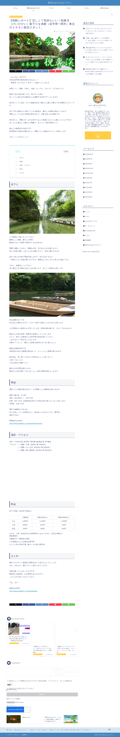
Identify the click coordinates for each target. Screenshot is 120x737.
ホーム (15, 8)
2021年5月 (88, 187)
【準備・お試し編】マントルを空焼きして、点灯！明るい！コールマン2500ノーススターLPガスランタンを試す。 (98, 40)
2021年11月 (89, 173)
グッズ (51, 8)
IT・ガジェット (90, 226)
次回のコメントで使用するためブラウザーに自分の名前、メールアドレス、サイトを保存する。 (41, 681)
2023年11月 (89, 154)
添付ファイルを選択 (13, 699)
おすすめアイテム (91, 221)
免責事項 (24, 734)
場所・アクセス (25, 165)
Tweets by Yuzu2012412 (90, 251)
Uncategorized (90, 230)
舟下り (22, 158)
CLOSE (66, 151)
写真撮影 (88, 240)
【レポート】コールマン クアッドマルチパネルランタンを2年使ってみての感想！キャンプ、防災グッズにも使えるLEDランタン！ (99, 60)
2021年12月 (89, 168)
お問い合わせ (104, 8)
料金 (21, 169)
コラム (87, 8)
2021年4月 (88, 192)
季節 (21, 161)
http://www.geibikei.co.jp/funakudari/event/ (25, 423)
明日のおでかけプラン (60, 2)
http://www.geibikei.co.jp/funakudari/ (23, 591)
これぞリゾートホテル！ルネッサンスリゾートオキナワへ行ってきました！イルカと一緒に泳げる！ (98, 31)
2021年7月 (88, 182)
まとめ (22, 172)
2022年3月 (88, 164)
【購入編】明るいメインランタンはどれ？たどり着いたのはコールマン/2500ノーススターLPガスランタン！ (99, 50)
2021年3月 (88, 197)
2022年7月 (88, 159)
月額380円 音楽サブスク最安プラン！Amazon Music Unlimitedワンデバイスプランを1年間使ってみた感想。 (99, 71)
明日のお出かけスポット (33, 8)
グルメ (69, 8)
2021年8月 (88, 178)
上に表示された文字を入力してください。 (21, 688)
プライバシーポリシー (13, 734)
